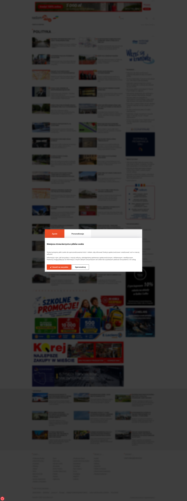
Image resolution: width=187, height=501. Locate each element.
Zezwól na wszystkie (60, 267)
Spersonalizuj (80, 267)
